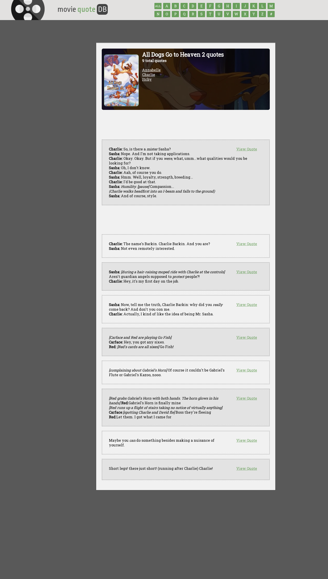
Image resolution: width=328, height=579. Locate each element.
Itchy (147, 79)
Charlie (148, 74)
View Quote (246, 149)
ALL (158, 6)
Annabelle (151, 70)
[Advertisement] (183, 220)
